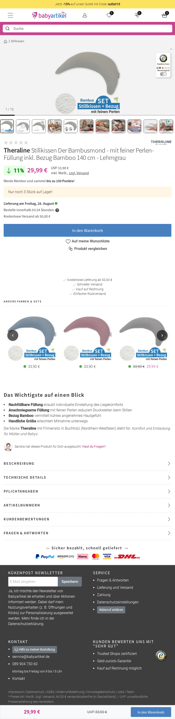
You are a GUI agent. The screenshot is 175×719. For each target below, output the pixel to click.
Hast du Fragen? (94, 446)
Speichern (70, 581)
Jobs (120, 692)
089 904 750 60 (25, 664)
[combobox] (87, 28)
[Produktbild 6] (86, 126)
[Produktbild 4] (55, 126)
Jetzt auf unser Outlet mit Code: (87, 4)
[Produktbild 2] (23, 126)
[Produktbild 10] (150, 126)
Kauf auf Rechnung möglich (119, 668)
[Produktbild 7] (102, 126)
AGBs (50, 692)
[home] (49, 15)
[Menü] (171, 50)
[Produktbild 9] (134, 126)
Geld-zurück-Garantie (114, 661)
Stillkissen (17, 41)
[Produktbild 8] (118, 126)
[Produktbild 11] (166, 126)
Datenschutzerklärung (25, 624)
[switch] (163, 74)
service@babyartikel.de (30, 656)
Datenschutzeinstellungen (118, 602)
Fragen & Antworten (113, 580)
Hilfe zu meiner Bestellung (36, 649)
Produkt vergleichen (90, 249)
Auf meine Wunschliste (91, 241)
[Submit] (8, 28)
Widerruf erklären (111, 610)
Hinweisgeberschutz (100, 692)
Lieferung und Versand (115, 587)
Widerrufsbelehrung (70, 692)
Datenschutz (35, 692)
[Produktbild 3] (39, 126)
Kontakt (18, 678)
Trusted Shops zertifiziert (117, 654)
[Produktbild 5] (70, 126)
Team (130, 692)
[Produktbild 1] (7, 126)
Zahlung (104, 595)
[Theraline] (161, 142)
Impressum (16, 692)
